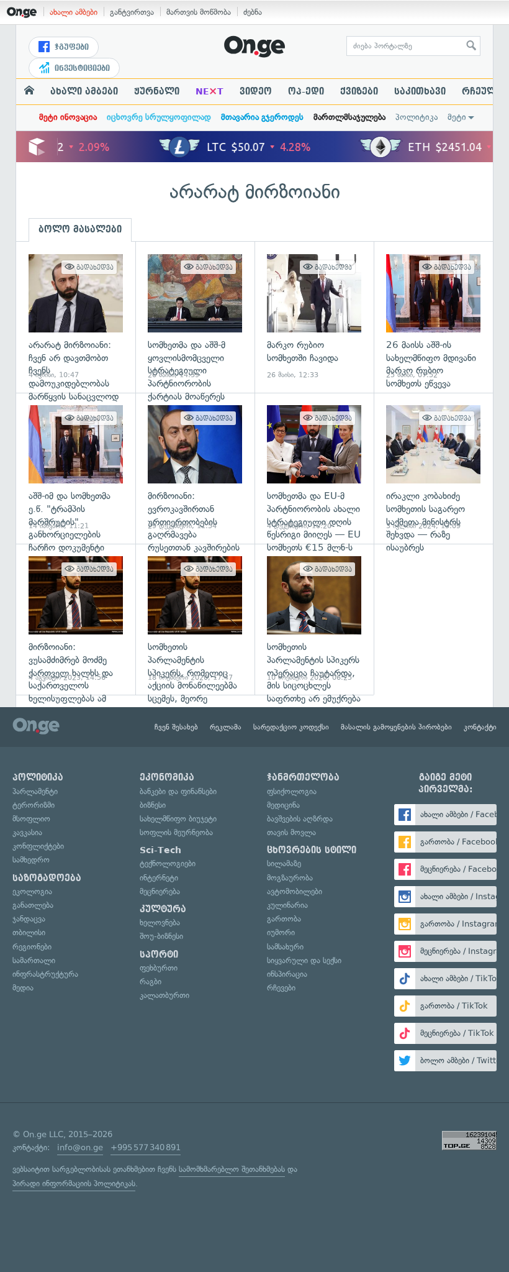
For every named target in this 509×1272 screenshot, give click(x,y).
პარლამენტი (35, 791)
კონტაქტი (480, 727)
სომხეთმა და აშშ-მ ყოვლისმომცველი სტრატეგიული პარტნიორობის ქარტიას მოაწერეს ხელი (194, 317)
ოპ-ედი (306, 91)
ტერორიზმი (33, 805)
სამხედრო (31, 859)
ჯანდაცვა (28, 918)
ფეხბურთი (159, 967)
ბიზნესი (153, 805)
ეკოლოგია (32, 891)
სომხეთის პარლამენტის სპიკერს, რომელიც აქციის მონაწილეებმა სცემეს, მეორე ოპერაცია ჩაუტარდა (194, 619)
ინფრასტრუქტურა (45, 974)
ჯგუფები (70, 47)
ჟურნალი (156, 91)
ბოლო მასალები (80, 229)
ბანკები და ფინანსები (178, 791)
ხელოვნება (160, 922)
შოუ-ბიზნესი (161, 936)
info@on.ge (80, 1147)
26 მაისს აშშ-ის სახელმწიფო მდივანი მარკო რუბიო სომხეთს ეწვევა (433, 317)
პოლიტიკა (416, 117)
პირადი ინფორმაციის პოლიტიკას (73, 1183)
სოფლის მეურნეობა (176, 832)
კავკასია (27, 832)
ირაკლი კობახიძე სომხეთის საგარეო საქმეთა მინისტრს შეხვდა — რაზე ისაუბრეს (433, 468)
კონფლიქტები (38, 846)
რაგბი (150, 981)
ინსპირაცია (287, 974)
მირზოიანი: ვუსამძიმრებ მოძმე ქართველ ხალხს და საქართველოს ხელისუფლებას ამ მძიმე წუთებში (75, 619)
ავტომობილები (294, 891)
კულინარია (287, 905)
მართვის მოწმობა (198, 12)
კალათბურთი (164, 995)
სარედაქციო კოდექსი (291, 727)
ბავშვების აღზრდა (300, 818)
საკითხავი (420, 91)
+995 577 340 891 (145, 1147)
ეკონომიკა (167, 777)
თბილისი (28, 932)
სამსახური (285, 946)
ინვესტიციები (81, 68)
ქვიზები (359, 91)
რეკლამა (225, 727)
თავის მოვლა (291, 832)
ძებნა (252, 12)
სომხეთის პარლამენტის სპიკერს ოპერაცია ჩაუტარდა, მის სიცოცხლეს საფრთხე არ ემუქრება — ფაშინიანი (314, 619)
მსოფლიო (31, 818)
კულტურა (163, 909)
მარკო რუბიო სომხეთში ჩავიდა (314, 317)
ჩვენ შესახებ (176, 727)
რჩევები (281, 987)
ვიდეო (256, 91)
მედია (23, 987)
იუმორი (281, 932)
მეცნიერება (160, 891)
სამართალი (33, 960)
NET (209, 91)
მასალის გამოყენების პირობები (396, 727)
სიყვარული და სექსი (304, 960)
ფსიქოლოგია (292, 791)
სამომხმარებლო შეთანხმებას (232, 1169)
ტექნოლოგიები (168, 863)
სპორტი (159, 954)
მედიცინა (283, 805)
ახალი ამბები (73, 12)
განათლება (32, 905)
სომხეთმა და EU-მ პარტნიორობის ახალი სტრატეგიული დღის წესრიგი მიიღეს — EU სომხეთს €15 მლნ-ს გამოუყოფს (314, 468)
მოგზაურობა (290, 877)
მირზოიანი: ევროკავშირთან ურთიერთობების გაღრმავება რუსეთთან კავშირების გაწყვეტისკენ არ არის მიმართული (194, 468)
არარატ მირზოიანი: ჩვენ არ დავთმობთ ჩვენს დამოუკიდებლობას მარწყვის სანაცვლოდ (75, 317)
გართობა (284, 918)
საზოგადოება (46, 878)
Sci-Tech (160, 850)
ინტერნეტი (159, 877)
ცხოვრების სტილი (311, 850)
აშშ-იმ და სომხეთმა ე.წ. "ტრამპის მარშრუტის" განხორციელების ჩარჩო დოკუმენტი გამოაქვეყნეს (75, 468)
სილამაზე (284, 863)
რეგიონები (32, 946)
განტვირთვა (132, 12)
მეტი (457, 117)
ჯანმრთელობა (303, 777)
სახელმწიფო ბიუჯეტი (178, 818)
